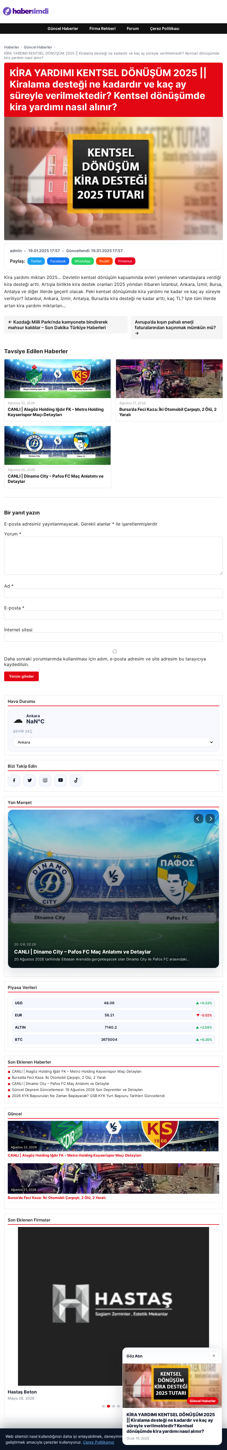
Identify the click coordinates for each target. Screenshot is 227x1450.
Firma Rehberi (102, 28)
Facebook (58, 261)
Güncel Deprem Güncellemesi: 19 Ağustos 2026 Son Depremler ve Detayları (77, 1089)
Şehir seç (23, 731)
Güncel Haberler (63, 28)
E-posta (14, 608)
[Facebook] (14, 780)
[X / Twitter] (29, 780)
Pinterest (125, 261)
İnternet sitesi (18, 629)
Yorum (12, 534)
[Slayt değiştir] (103, 1406)
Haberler (11, 47)
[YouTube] (60, 780)
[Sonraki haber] (210, 818)
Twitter (36, 261)
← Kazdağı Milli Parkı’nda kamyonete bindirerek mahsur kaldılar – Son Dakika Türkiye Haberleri (58, 324)
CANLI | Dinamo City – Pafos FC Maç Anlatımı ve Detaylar (60, 1083)
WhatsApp (83, 261)
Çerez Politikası (164, 28)
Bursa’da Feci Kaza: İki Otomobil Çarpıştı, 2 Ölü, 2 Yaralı (59, 1077)
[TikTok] (76, 780)
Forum (133, 28)
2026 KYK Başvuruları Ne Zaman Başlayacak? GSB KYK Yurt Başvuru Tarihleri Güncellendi (88, 1095)
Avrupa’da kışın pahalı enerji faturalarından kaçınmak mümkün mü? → (175, 327)
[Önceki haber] (198, 818)
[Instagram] (45, 780)
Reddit (104, 261)
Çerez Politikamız (98, 1442)
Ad (9, 586)
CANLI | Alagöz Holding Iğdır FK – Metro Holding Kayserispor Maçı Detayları (76, 1071)
